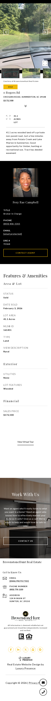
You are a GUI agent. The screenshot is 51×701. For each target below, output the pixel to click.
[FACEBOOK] (11, 649)
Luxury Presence (26, 668)
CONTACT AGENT (25, 253)
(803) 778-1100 (16, 589)
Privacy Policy (37, 682)
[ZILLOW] (33, 649)
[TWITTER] (25, 649)
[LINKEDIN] (18, 649)
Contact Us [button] (25, 541)
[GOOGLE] (40, 649)
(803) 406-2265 (11, 223)
